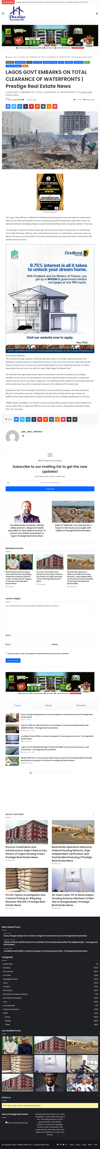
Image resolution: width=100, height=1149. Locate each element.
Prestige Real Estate (41, 1145)
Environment (20, 62)
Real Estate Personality (12, 998)
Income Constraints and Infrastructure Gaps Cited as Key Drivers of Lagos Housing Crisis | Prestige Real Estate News (49, 576)
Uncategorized (9, 1005)
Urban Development (13, 66)
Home (9, 57)
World (25, 66)
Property (69, 62)
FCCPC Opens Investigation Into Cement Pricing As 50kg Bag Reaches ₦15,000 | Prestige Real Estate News (26, 900)
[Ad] (50, 37)
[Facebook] (8, 106)
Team (84, 1145)
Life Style (37, 62)
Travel (7, 1024)
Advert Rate (8, 964)
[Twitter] (13, 106)
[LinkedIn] (19, 106)
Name (8, 635)
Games (8, 1021)
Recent (49, 705)
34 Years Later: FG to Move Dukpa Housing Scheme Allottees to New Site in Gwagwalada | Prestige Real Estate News (73, 900)
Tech (87, 62)
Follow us (6, 1097)
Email (8, 644)
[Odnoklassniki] (49, 106)
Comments (81, 705)
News (15, 57)
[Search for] (97, 14)
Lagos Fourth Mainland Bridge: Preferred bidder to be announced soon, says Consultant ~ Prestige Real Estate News (55, 748)
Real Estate (78, 62)
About (78, 1145)
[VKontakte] (43, 106)
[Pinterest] (31, 106)
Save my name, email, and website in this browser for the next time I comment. (38, 653)
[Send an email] (23, 100)
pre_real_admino (16, 100)
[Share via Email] (69, 419)
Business (10, 62)
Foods (29, 62)
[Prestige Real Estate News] (17, 13)
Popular (17, 705)
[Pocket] (54, 106)
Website (55, 644)
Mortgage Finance (50, 62)
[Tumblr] (25, 106)
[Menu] (3, 14)
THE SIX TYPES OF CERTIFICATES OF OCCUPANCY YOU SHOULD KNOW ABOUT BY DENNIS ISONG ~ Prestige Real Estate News (55, 726)
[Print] (74, 419)
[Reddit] (37, 106)
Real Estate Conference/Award (15, 994)
